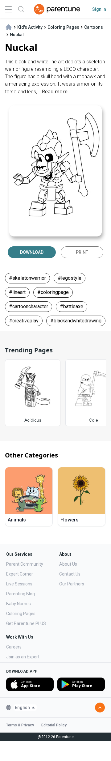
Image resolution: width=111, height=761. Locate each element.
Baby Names (18, 603)
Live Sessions (19, 583)
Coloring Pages (20, 613)
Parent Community (24, 564)
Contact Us (69, 574)
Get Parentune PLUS (26, 623)
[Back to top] (100, 707)
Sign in (99, 9)
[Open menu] (8, 9)
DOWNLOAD (31, 252)
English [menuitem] (22, 707)
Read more (55, 91)
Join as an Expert (22, 656)
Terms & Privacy (20, 725)
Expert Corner (19, 574)
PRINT (82, 252)
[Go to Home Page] (57, 9)
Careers (14, 646)
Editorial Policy (54, 725)
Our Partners (71, 583)
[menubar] (25, 707)
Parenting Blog (20, 593)
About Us (68, 564)
